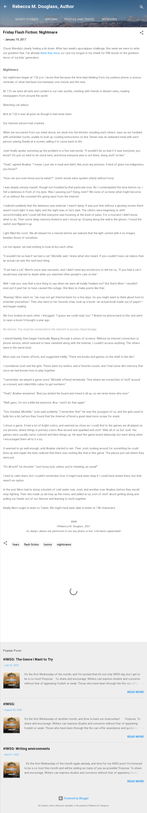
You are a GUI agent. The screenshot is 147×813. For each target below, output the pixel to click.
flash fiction (31, 544)
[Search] (141, 8)
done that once (50, 53)
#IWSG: (9, 704)
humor (48, 544)
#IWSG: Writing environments (26, 749)
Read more (135, 692)
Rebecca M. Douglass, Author (43, 6)
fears (15, 544)
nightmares (64, 544)
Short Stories (26, 19)
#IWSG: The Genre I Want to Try (28, 659)
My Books (109, 19)
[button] (141, 33)
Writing (51, 19)
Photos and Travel (79, 19)
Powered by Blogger (76, 798)
